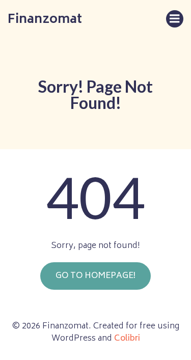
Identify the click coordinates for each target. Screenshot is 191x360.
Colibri (127, 338)
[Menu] (174, 18)
